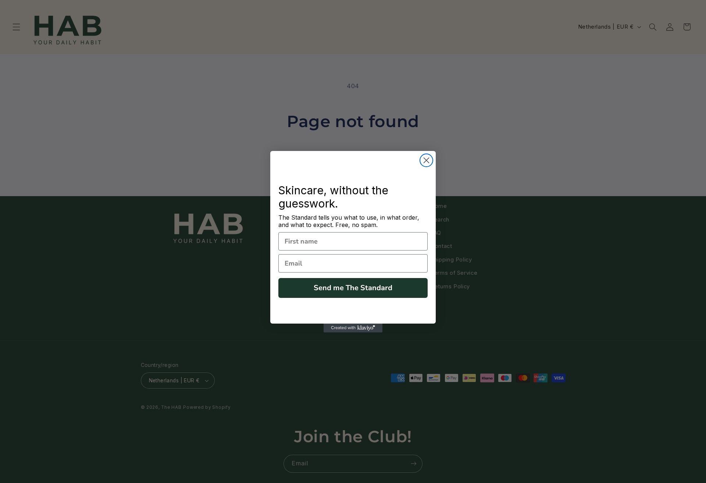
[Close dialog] (426, 160)
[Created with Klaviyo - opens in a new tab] (353, 328)
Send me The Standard (353, 288)
